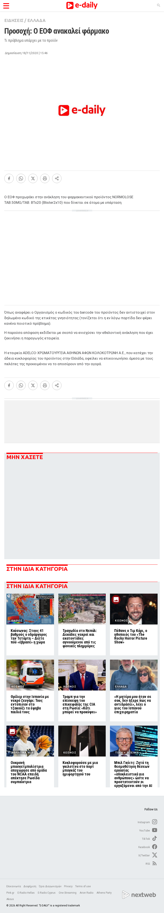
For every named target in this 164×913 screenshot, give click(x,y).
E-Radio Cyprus (47, 892)
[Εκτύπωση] (45, 178)
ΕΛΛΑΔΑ (36, 20)
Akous (10, 899)
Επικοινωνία (13, 886)
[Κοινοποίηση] (57, 178)
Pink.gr (10, 892)
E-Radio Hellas (26, 892)
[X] (33, 178)
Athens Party (104, 892)
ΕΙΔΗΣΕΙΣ (13, 20)
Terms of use (83, 886)
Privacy (68, 886)
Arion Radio (87, 892)
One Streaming (68, 892)
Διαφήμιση (29, 886)
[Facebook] (9, 178)
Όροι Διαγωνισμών (50, 886)
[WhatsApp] (21, 178)
